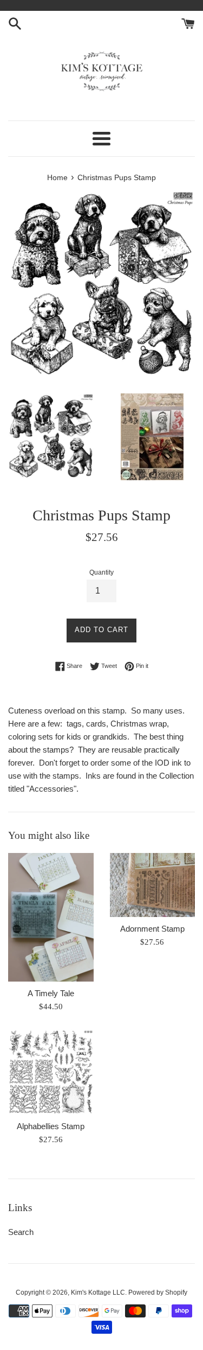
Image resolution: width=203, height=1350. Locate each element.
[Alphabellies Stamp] (51, 1072)
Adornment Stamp (152, 928)
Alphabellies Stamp (50, 1126)
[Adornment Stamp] (152, 885)
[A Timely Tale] (51, 917)
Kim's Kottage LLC (98, 1292)
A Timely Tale (51, 993)
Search (21, 1232)
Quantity (101, 572)
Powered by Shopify (157, 1292)
